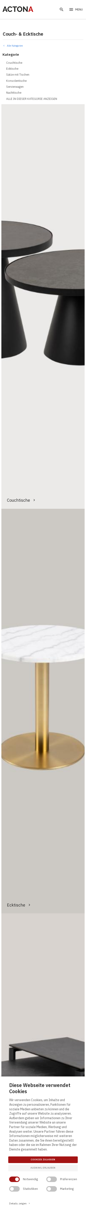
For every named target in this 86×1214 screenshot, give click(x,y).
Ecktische (16, 905)
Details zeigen (20, 1203)
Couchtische (18, 500)
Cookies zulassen (43, 1159)
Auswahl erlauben (43, 1167)
